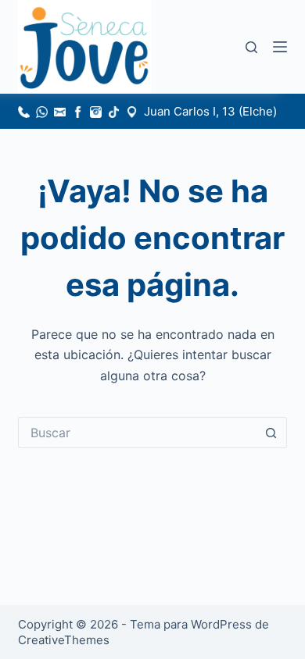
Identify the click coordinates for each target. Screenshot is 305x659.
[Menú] (280, 47)
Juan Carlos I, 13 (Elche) (210, 111)
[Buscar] (251, 47)
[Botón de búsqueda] (271, 432)
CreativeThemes (63, 639)
